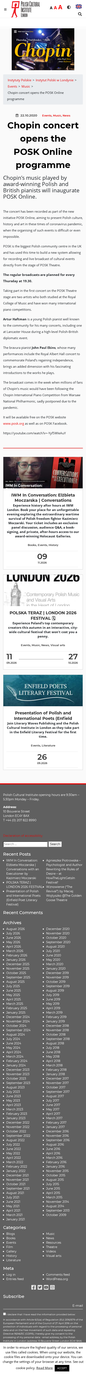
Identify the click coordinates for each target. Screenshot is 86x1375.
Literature (48, 745)
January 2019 (55, 1021)
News (66, 115)
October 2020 (56, 938)
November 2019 (57, 977)
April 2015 (53, 1193)
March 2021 (14, 1215)
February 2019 (56, 1017)
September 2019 (58, 986)
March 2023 (14, 1109)
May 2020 (53, 960)
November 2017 (57, 1083)
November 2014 (57, 1202)
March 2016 (54, 1158)
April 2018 (53, 1061)
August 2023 (15, 1087)
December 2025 (17, 964)
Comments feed (58, 1275)
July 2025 (13, 986)
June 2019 (53, 999)
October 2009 (56, 1215)
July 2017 (52, 1100)
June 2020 (53, 955)
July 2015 (52, 1184)
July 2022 (13, 1144)
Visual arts (58, 645)
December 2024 (18, 1017)
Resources (53, 1242)
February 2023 (16, 1114)
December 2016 (57, 1131)
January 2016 (55, 1166)
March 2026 (14, 951)
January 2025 (15, 1012)
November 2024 (18, 1021)
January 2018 (55, 1074)
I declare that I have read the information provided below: (40, 1314)
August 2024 (15, 1034)
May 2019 (52, 1004)
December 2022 (17, 1122)
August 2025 (15, 982)
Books (32, 545)
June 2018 (53, 1052)
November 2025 (17, 968)
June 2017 (53, 1105)
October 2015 (55, 1175)
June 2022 (13, 1149)
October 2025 (16, 973)
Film (9, 1247)
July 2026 (13, 933)
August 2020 (55, 946)
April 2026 (13, 946)
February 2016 (56, 1162)
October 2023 (16, 1078)
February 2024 (16, 1061)
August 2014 (55, 1206)
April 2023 (13, 1105)
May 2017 (52, 1109)
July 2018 (52, 1048)
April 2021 (13, 1210)
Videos (51, 1251)
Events (47, 115)
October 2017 (55, 1087)
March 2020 (54, 964)
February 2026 (16, 955)
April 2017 (53, 1114)
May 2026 (13, 942)
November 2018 (57, 1030)
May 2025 (13, 995)
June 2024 (13, 1043)
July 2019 (52, 995)
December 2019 (57, 973)
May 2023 (13, 1100)
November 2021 (17, 1180)
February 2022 (16, 1166)
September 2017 (58, 1092)
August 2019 (55, 990)
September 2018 (58, 1039)
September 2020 (58, 942)
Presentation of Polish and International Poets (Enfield (43, 715)
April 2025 (13, 999)
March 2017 (54, 1118)
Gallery (11, 1251)
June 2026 (13, 938)
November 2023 (17, 1074)
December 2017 (57, 1078)
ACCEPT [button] (62, 1368)
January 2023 (15, 1118)
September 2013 (58, 1210)
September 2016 (58, 1140)
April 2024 (13, 1052)
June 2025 (13, 990)
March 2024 (14, 1056)
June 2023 (13, 1096)
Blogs (10, 1234)
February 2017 (56, 1122)
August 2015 (55, 1180)
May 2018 (52, 1056)
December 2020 (58, 929)
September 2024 (18, 1030)
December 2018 (57, 1026)
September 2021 (18, 1188)
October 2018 (56, 1034)
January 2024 (16, 1065)
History (53, 545)
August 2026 (15, 929)
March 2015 (54, 1197)
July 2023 (13, 1092)
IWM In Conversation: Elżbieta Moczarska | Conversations (43, 498)
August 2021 (15, 1193)
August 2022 (15, 1140)
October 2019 (56, 982)
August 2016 (55, 1144)
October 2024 (16, 1026)
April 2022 (13, 1158)
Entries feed (15, 1279)
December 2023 (17, 1070)
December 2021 (17, 1175)
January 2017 (55, 1127)
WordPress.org (57, 1279)
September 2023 (18, 1083)
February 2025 (16, 1008)
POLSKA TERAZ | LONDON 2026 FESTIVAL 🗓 (43, 615)
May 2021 (12, 1206)
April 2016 (53, 1153)
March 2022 (14, 1162)
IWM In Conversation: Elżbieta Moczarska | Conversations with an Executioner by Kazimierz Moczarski (22, 869)
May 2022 (13, 1153)
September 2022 (18, 1136)
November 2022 (17, 1127)
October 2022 (16, 1131)
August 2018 (55, 1043)
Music (57, 115)
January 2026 (16, 960)
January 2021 (15, 1219)
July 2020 (53, 951)
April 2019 (53, 1008)
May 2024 (13, 1048)
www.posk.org (13, 423)
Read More (44, 1368)
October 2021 (15, 1184)
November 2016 (57, 1136)
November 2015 (57, 1171)
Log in (10, 1275)
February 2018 (56, 1070)
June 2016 (53, 1149)
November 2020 (58, 933)
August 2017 (55, 1096)
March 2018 (54, 1065)
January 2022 (15, 1171)
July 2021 (12, 1197)
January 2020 (56, 968)
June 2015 (53, 1188)
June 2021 (13, 1202)
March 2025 (14, 1004)
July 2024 (13, 1039)
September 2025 (18, 977)
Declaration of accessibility (23, 836)
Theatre (51, 1247)
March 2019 (54, 1012)
